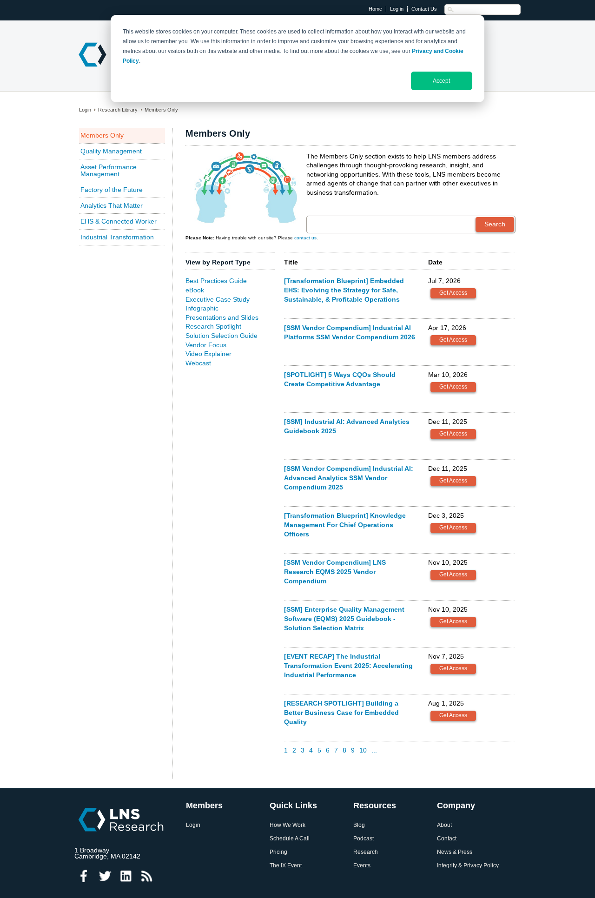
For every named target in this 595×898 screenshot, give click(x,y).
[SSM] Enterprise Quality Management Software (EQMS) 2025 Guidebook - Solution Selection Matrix (344, 618)
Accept (441, 81)
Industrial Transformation (117, 237)
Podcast (363, 839)
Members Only (161, 109)
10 (363, 750)
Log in (396, 9)
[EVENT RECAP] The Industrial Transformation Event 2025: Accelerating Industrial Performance (348, 665)
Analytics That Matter (111, 205)
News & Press (454, 852)
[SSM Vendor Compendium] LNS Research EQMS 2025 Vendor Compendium (335, 571)
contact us (305, 237)
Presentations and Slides (221, 317)
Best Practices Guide (216, 280)
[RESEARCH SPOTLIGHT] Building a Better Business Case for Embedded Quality (341, 712)
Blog (359, 825)
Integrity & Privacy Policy (468, 866)
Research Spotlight (213, 326)
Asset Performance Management (108, 170)
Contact (446, 839)
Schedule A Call (290, 839)
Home (375, 9)
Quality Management (111, 151)
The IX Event (286, 866)
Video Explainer (208, 353)
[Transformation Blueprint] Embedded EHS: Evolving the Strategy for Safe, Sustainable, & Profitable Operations (344, 290)
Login (85, 109)
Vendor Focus (205, 345)
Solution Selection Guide (221, 335)
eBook (194, 290)
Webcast (198, 363)
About (444, 825)
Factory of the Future (111, 189)
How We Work (287, 825)
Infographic (201, 308)
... (374, 750)
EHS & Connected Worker (118, 221)
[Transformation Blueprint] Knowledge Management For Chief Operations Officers (345, 524)
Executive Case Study (217, 299)
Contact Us (424, 9)
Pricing (278, 852)
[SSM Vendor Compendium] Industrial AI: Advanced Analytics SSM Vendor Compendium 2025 (348, 477)
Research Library (118, 109)
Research (365, 852)
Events (361, 866)
